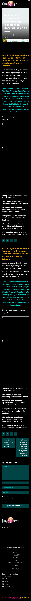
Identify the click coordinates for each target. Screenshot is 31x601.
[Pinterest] (11, 240)
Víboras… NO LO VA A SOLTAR (8, 444)
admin (8, 35)
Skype (6, 581)
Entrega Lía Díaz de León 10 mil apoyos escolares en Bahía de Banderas (14, 218)
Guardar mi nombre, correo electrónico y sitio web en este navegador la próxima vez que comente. (15, 499)
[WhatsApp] (15, 240)
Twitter (6, 584)
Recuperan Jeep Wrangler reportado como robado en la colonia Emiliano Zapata (13, 209)
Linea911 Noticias (23, 597)
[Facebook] (3, 240)
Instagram (7, 579)
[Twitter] (7, 240)
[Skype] (3, 581)
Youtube (7, 586)
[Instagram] (3, 579)
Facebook (7, 576)
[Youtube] (3, 586)
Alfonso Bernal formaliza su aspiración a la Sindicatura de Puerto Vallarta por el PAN (13, 226)
